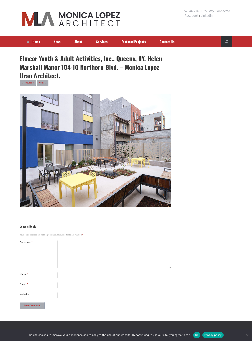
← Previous (28, 83)
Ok (197, 334)
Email (24, 284)
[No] (247, 335)
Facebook (191, 15)
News (57, 41)
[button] (226, 41)
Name (24, 274)
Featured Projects (133, 41)
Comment (26, 242)
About (78, 41)
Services (102, 41)
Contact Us (167, 41)
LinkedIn (207, 15)
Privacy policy (213, 334)
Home (36, 41)
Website (24, 294)
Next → (42, 83)
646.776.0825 (197, 11)
